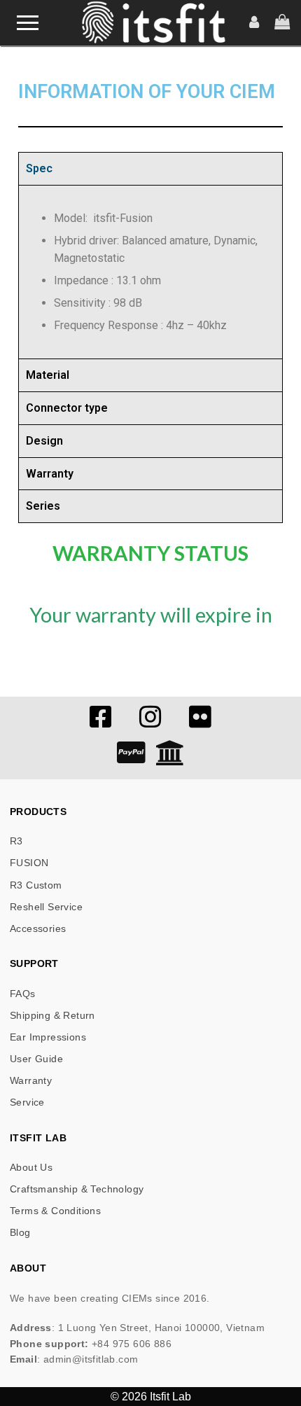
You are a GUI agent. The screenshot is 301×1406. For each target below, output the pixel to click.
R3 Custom (36, 885)
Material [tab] (47, 375)
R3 (16, 841)
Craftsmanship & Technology (77, 1189)
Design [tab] (44, 440)
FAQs (23, 993)
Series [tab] (43, 506)
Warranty (31, 1080)
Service (27, 1102)
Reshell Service (46, 906)
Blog (20, 1232)
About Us (31, 1167)
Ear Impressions (48, 1037)
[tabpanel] (150, 272)
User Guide (36, 1058)
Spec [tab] (39, 168)
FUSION (29, 862)
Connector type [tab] (67, 408)
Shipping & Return (52, 1015)
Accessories (38, 928)
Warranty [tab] (50, 473)
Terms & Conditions (55, 1210)
